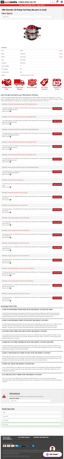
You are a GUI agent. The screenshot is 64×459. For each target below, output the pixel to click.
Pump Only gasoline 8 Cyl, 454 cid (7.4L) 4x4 (18, 293)
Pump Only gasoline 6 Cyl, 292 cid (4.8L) (17, 205)
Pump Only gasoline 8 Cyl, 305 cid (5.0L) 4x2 (18, 218)
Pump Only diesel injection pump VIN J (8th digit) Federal (22, 155)
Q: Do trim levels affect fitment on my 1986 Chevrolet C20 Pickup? (22, 374)
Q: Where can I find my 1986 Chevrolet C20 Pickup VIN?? (18, 364)
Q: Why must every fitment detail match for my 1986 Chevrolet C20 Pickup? (24, 331)
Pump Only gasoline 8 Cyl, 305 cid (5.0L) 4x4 (18, 230)
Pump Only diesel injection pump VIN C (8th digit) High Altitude (23, 129)
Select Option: (7, 13)
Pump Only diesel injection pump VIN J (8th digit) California (22, 142)
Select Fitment (57, 108)
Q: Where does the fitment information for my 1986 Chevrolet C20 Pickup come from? (27, 342)
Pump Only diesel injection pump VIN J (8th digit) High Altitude (23, 167)
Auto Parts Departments (7, 438)
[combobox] (32, 412)
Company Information (41, 437)
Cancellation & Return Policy (27, 75)
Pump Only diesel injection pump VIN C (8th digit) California (22, 104)
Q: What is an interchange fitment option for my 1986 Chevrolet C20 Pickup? (25, 320)
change (61, 51)
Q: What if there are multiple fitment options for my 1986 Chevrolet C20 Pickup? (26, 353)
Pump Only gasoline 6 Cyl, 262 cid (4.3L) (17, 192)
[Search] (52, 2)
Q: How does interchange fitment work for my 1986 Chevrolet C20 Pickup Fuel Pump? (27, 309)
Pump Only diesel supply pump (15, 180)
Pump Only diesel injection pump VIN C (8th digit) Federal (22, 117)
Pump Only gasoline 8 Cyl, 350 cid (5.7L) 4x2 (18, 243)
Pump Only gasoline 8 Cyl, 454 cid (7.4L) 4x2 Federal (20, 281)
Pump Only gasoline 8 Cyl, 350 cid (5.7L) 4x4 (18, 256)
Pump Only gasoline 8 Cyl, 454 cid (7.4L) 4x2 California (21, 268)
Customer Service (24, 437)
